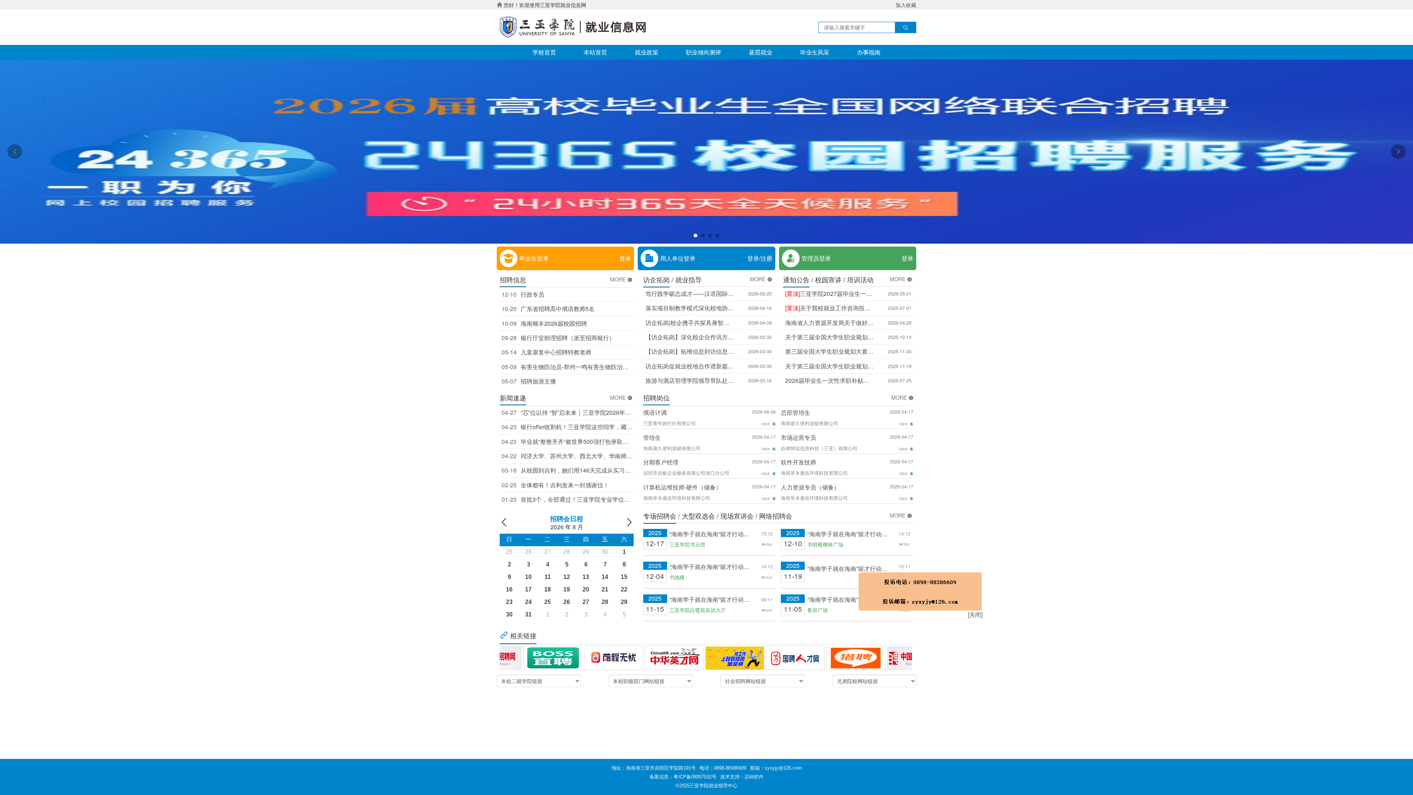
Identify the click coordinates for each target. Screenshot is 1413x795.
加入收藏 (906, 4)
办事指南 (869, 52)
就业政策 (646, 52)
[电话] (1056, 681)
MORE (618, 279)
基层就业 (760, 52)
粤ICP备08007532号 (694, 777)
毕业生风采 (814, 52)
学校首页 (544, 52)
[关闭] (1110, 705)
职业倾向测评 (703, 52)
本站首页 (595, 52)
